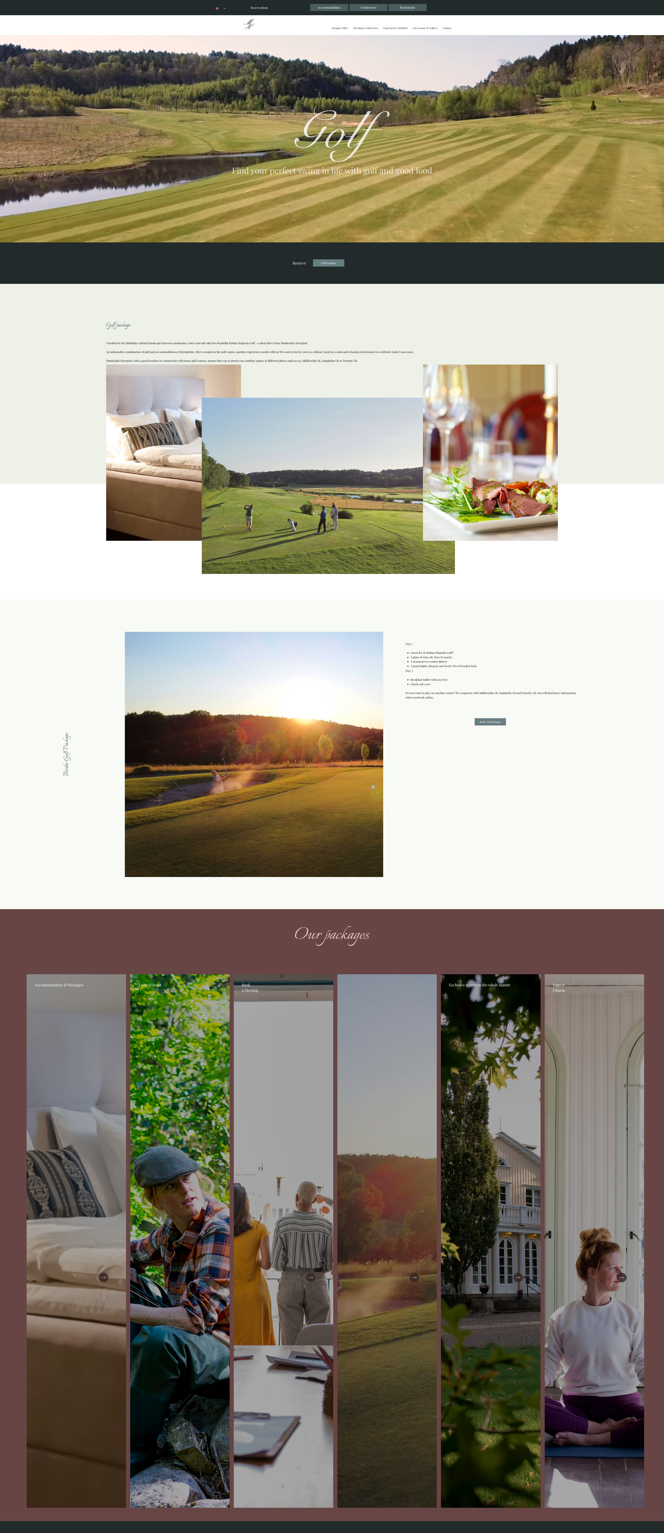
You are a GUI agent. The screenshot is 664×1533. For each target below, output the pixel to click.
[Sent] (103, 1277)
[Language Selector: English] (220, 8)
